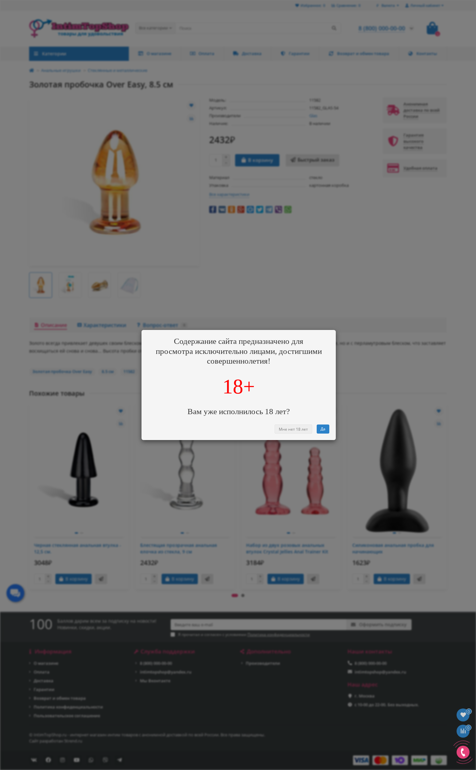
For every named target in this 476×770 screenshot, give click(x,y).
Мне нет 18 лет (293, 429)
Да (323, 429)
